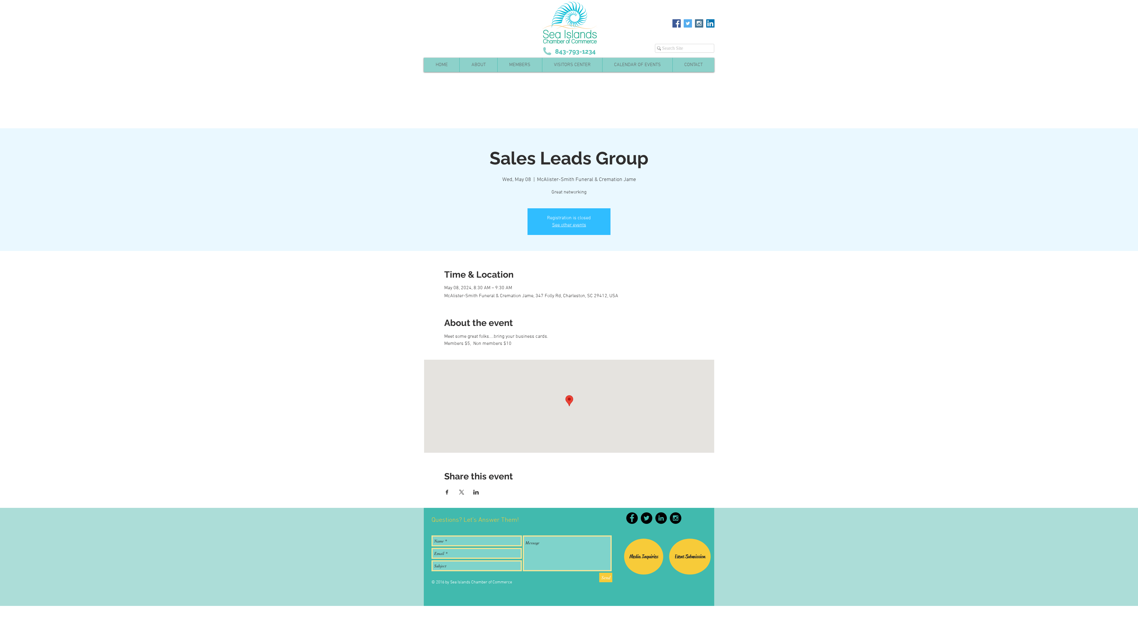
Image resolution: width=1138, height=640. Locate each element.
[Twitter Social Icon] (688, 23)
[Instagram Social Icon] (699, 23)
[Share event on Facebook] (447, 492)
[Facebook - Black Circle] (632, 518)
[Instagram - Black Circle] (675, 518)
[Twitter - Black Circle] (646, 518)
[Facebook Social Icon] (676, 23)
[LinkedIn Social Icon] (710, 23)
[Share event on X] (461, 492)
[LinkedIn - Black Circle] (661, 518)
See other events (569, 225)
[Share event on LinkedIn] (476, 492)
